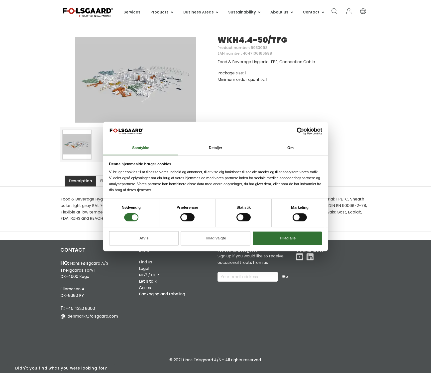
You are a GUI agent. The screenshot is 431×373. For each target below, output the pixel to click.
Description (80, 181)
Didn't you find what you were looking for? (61, 368)
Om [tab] (290, 148)
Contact (311, 12)
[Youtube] (299, 257)
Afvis (143, 238)
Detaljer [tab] (215, 148)
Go (285, 276)
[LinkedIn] (310, 257)
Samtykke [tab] (140, 148)
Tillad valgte (215, 238)
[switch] (187, 217)
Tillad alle (287, 238)
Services (131, 12)
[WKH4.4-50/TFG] (136, 80)
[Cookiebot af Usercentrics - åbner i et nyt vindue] (300, 131)
